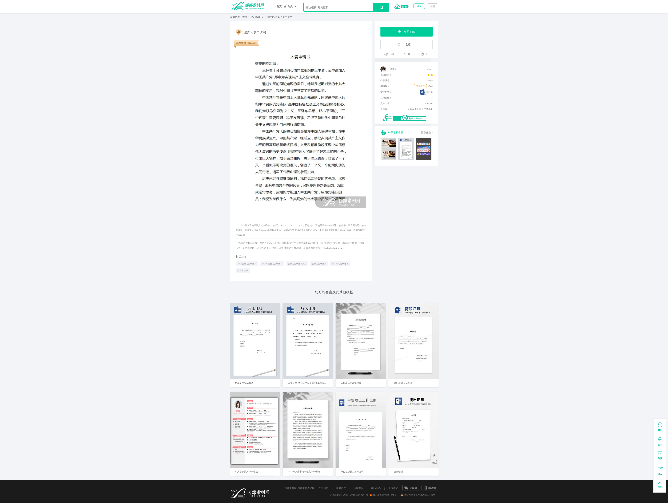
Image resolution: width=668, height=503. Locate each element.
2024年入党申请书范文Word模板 (304, 471)
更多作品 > (427, 132)
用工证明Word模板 (244, 383)
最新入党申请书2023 (297, 264)
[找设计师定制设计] (408, 118)
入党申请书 (242, 270)
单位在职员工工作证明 (352, 471)
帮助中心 (376, 488)
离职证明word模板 (403, 383)
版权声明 (358, 488)
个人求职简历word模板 (246, 471)
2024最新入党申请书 (246, 264)
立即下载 (259, 329)
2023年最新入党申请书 (271, 264)
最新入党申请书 (319, 264)
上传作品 (393, 488)
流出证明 (398, 471)
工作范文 (269, 17)
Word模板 (255, 17)
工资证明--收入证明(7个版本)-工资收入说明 (309, 383)
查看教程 (420, 86)
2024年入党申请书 (339, 264)
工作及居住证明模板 (351, 383)
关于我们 (323, 488)
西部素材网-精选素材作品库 (299, 488)
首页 (279, 6)
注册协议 (341, 488)
